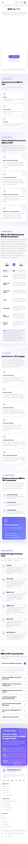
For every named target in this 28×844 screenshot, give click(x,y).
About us (4, 820)
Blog (3, 816)
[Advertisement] (14, 32)
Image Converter (6, 786)
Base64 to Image (6, 805)
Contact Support (6, 822)
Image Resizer (5, 788)
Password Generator (6, 809)
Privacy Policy (5, 824)
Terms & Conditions (6, 826)
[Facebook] (2, 836)
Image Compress (6, 790)
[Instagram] (8, 836)
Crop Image (5, 792)
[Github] (12, 836)
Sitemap (4, 818)
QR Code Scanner (6, 803)
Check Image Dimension (7, 795)
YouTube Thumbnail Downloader (9, 801)
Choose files (15, 56)
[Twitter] (5, 836)
